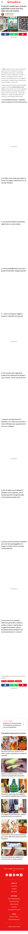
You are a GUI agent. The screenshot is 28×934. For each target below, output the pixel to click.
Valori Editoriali (14, 904)
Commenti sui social (14, 909)
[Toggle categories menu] (2, 2)
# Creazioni (18, 681)
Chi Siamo (14, 886)
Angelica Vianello (10, 13)
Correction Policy (14, 901)
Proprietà (14, 907)
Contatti (14, 889)
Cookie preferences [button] (14, 919)
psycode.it (14, 891)
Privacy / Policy (14, 917)
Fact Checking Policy (14, 898)
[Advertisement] (14, 52)
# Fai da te (10, 681)
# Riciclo (3, 681)
